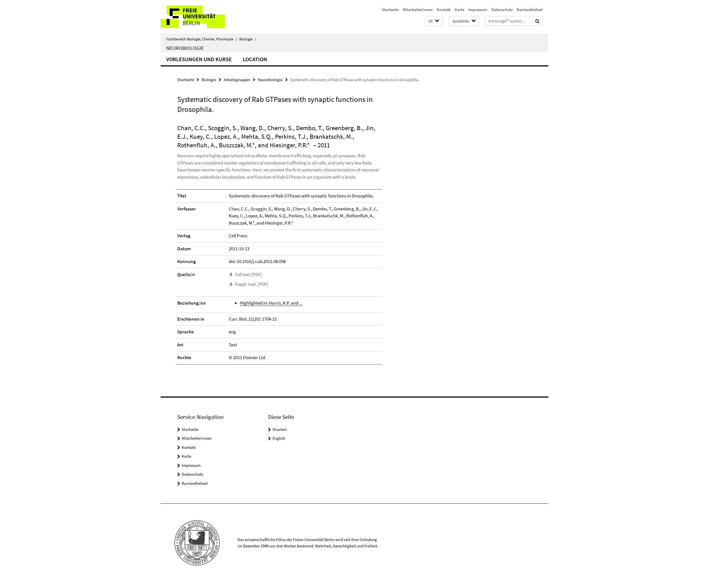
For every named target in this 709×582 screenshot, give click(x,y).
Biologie (247, 39)
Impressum (477, 9)
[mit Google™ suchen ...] (537, 21)
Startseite (390, 9)
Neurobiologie (185, 48)
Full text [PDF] (248, 274)
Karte (459, 9)
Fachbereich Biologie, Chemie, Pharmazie (201, 39)
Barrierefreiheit (530, 9)
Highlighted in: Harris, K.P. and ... (271, 303)
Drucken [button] (280, 429)
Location (255, 59)
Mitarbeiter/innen (418, 9)
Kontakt (444, 9)
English (279, 438)
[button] (434, 21)
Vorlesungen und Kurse (199, 59)
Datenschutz (502, 9)
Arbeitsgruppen (237, 79)
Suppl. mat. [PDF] (251, 284)
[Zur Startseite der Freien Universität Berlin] (207, 17)
